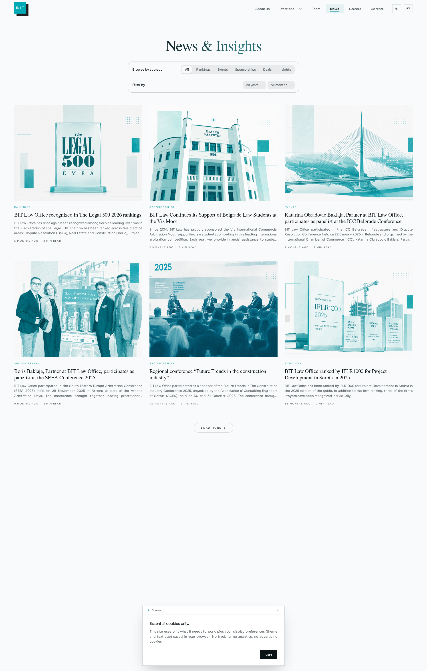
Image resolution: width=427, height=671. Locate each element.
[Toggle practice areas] (303, 9)
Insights (285, 70)
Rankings (203, 70)
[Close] (277, 610)
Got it (269, 654)
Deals (267, 70)
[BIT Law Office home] (21, 9)
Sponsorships (245, 70)
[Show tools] (396, 8)
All (187, 70)
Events (223, 70)
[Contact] (408, 8)
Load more (213, 427)
